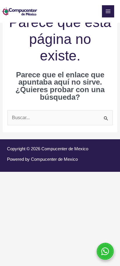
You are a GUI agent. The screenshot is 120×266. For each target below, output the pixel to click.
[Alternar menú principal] (108, 11)
